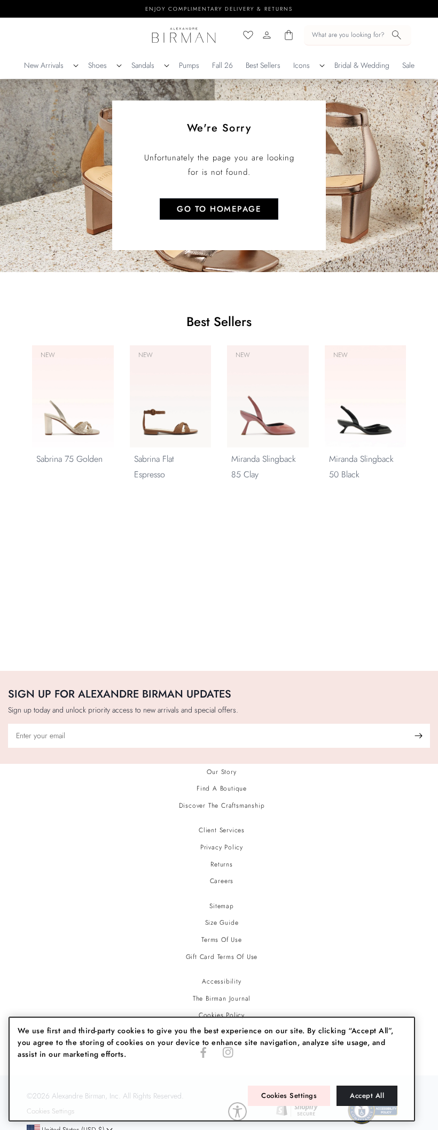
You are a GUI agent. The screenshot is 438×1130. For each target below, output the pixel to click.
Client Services (222, 830)
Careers (222, 881)
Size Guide (222, 922)
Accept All (367, 1095)
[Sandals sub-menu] (167, 66)
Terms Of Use (221, 940)
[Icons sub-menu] (322, 66)
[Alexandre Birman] (184, 35)
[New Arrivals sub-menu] (76, 66)
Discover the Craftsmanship (222, 805)
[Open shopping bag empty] (289, 35)
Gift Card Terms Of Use (222, 957)
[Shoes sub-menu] (119, 66)
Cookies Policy (222, 1015)
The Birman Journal (222, 998)
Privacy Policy (221, 847)
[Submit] (418, 736)
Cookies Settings (289, 1095)
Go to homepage (219, 209)
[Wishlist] (248, 35)
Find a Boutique (222, 788)
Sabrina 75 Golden (69, 459)
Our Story (221, 772)
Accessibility (221, 981)
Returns (221, 864)
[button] (357, 35)
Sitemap (221, 906)
